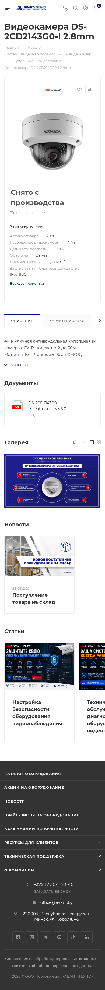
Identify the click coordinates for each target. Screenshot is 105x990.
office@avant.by (56, 902)
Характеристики (67, 321)
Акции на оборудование (34, 787)
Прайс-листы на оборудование (41, 815)
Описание (22, 321)
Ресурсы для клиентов (31, 842)
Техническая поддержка (34, 856)
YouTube (59, 937)
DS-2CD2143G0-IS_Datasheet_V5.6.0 (47, 406)
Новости (14, 801)
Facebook (18, 937)
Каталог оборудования (32, 773)
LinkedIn (87, 937)
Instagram (32, 937)
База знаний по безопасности (41, 829)
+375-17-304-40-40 (54, 884)
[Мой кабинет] (85, 8)
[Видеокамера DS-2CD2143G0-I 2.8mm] (52, 141)
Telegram (45, 937)
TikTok (73, 937)
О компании (19, 870)
